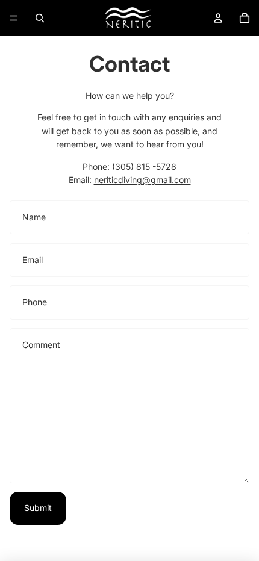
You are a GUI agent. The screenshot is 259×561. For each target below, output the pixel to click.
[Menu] (14, 18)
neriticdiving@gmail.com (142, 180)
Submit (38, 508)
